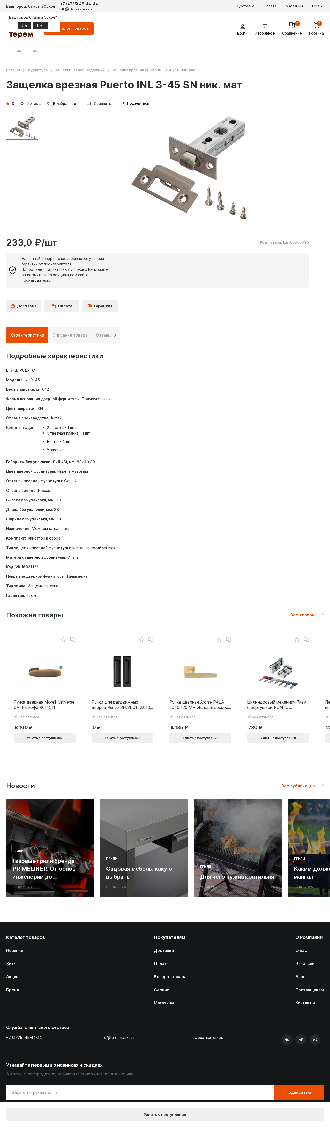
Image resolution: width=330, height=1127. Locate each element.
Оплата (269, 6)
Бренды (14, 989)
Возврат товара (170, 976)
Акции (12, 976)
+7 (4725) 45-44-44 (79, 4)
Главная (13, 70)
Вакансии (305, 963)
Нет (40, 25)
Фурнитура (38, 70)
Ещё (316, 6)
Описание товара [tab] (70, 335)
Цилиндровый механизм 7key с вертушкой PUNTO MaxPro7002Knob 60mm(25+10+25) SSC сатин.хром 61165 (276, 704)
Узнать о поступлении (165, 1114)
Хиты (11, 963)
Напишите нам (80, 9)
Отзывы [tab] (106, 335)
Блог (300, 976)
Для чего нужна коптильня (237, 876)
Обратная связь (209, 1037)
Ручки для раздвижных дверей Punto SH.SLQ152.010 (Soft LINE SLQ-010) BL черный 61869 (121, 704)
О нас (301, 950)
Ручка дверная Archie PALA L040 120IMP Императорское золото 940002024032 (198, 704)
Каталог (72, 28)
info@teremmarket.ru (118, 1037)
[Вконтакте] (286, 1039)
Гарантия (103, 306)
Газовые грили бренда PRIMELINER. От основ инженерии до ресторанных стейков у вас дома (45, 877)
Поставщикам (309, 989)
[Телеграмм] (300, 1039)
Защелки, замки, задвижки (80, 70)
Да (24, 25)
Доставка (245, 6)
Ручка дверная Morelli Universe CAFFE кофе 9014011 (44, 704)
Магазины (294, 6)
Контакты (305, 1003)
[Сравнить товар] (73, 639)
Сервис (161, 989)
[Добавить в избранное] (63, 639)
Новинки (14, 950)
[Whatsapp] (315, 1039)
